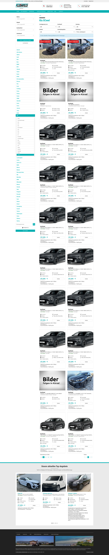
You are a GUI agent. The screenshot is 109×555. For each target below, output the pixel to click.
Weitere (18, 218)
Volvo (18, 216)
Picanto (19, 143)
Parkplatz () (26, 227)
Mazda (18, 170)
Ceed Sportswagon (21, 120)
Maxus (18, 167)
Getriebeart (19, 33)
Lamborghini (19, 157)
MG (17, 174)
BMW (18, 64)
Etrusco (18, 81)
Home (18, 11)
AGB (30, 534)
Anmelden (86, 1)
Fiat (17, 83)
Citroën (18, 69)
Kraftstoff (60, 24)
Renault (18, 196)
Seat (18, 199)
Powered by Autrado (89, 552)
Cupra (18, 71)
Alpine (18, 54)
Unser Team (50, 11)
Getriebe (78, 24)
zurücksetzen (25, 43)
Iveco (18, 105)
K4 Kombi (19, 136)
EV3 (18, 123)
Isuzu (18, 103)
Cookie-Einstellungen (55, 534)
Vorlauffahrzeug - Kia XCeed (52, 183)
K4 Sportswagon (20, 138)
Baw (18, 62)
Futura (18, 93)
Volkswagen (19, 213)
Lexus (18, 160)
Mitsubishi (19, 182)
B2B (55, 11)
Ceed (18, 118)
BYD (18, 66)
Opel (18, 189)
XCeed (19, 154)
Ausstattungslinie (61, 29)
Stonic (19, 152)
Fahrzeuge (31, 11)
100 (48, 457)
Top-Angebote (24, 11)
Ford (18, 86)
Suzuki (18, 208)
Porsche (18, 194)
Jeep (18, 110)
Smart (18, 204)
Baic (18, 59)
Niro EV (19, 142)
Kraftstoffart (19, 28)
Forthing (18, 88)
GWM (18, 98)
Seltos (19, 147)
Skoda (18, 201)
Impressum (25, 534)
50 (45, 457)
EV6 (18, 131)
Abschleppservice (41, 11)
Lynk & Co (19, 162)
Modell (18, 22)
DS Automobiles (20, 79)
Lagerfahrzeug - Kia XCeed (52, 59)
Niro (18, 140)
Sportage (19, 151)
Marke (18, 16)
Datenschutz (46, 534)
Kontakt (61, 11)
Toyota (18, 211)
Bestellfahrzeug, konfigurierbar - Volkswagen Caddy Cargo (29, 491)
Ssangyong (19, 206)
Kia (17, 115)
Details (58, 73)
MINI (18, 179)
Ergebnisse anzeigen (25, 40)
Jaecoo (18, 108)
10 (41, 457)
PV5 (18, 145)
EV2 (18, 122)
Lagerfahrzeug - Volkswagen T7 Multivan (54, 498)
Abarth (18, 49)
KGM (18, 113)
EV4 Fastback (20, 127)
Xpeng (18, 221)
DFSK (18, 76)
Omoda (18, 187)
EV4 (18, 125)
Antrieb (41, 29)
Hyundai (18, 100)
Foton (18, 91)
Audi (18, 57)
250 (51, 457)
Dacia (18, 74)
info (40, 15)
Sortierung (78, 29)
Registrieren (91, 1)
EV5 (18, 129)
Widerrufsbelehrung (37, 534)
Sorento (19, 149)
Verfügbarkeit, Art (43, 24)
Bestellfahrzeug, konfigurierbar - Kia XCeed (52, 101)
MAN (18, 165)
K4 (18, 134)
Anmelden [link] (26, 230)
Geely (18, 96)
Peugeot (18, 191)
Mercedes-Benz (20, 172)
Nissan (18, 184)
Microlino (19, 177)
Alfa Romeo (19, 52)
